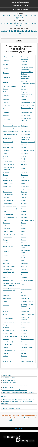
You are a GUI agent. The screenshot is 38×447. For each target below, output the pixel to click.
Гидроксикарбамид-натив (10, 217)
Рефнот (23, 168)
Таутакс (23, 225)
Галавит (5, 189)
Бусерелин (6, 144)
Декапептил (6, 228)
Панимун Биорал (26, 115)
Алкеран (5, 82)
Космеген (6, 339)
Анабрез (5, 92)
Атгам (4, 109)
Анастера (6, 95)
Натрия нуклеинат (26, 92)
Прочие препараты (8, 406)
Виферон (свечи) (8, 183)
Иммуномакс (7, 258)
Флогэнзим (24, 277)
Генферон (6, 197)
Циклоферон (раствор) (27, 314)
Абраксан (6, 60)
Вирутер (5, 175)
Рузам (23, 183)
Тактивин (23, 211)
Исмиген (5, 309)
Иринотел (6, 305)
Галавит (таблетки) (8, 194)
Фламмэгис (24, 274)
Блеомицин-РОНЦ (8, 128)
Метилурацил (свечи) (27, 57)
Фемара (23, 269)
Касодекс (5, 325)
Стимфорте (24, 208)
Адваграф (6, 73)
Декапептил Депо (8, 231)
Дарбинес (6, 225)
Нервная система (7, 387)
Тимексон (24, 242)
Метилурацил (7, 361)
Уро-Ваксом (24, 263)
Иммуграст (6, 251)
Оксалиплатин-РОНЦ (27, 105)
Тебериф (24, 228)
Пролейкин (24, 153)
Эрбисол (23, 350)
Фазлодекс (24, 266)
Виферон (5, 177)
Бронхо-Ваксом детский (10, 134)
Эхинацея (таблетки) (27, 361)
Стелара (23, 206)
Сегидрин (24, 192)
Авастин (5, 64)
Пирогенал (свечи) (26, 131)
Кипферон (6, 327)
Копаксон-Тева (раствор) (10, 336)
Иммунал (5, 255)
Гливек (5, 220)
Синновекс (24, 203)
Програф (23, 147)
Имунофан (6, 263)
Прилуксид (24, 144)
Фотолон (23, 284)
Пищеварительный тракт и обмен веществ (14, 390)
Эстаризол (24, 356)
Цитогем (23, 327)
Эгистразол (24, 330)
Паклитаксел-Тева (26, 112)
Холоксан (24, 292)
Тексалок (23, 234)
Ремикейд (24, 164)
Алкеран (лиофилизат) (9, 86)
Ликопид (5, 353)
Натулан (23, 99)
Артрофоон (6, 105)
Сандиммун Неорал (27, 189)
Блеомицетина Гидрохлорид (11, 126)
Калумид (5, 314)
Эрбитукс (24, 353)
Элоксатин (24, 336)
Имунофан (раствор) (9, 266)
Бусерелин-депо (8, 147)
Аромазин (6, 102)
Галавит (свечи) (7, 192)
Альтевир (5, 89)
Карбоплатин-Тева (8, 322)
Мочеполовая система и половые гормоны (14, 385)
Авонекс (5, 68)
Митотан (23, 86)
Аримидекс (6, 99)
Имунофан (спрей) (8, 272)
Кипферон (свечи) (8, 330)
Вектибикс (6, 150)
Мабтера (5, 356)
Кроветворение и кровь (9, 382)
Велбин (5, 153)
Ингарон (5, 277)
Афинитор (6, 112)
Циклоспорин (25, 298)
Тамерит (23, 214)
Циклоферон (25, 311)
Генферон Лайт (7, 203)
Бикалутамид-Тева (8, 123)
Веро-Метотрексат (8, 164)
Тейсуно (23, 231)
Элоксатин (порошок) (27, 339)
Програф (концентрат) (27, 150)
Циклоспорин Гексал (27, 301)
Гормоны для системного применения (13, 373)
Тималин (23, 240)
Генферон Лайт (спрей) (10, 208)
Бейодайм (6, 115)
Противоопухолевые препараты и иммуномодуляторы (18, 399)
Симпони (24, 200)
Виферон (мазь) (7, 180)
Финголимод (24, 272)
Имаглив (5, 242)
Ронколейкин (25, 180)
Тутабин (23, 260)
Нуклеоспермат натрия (28, 102)
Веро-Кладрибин (8, 161)
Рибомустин (24, 175)
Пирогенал (24, 128)
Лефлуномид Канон (9, 350)
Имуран (5, 274)
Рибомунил (24, 172)
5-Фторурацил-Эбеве (9, 57)
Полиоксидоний (25, 134)
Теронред (24, 237)
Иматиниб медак (8, 246)
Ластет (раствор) (8, 341)
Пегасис (23, 123)
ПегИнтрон (24, 126)
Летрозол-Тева (7, 344)
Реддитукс (24, 161)
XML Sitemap (19, 428)
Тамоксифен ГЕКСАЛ (27, 220)
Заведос (5, 240)
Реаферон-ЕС (25, 156)
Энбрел (23, 341)
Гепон (5, 211)
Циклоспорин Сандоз (27, 309)
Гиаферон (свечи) (8, 214)
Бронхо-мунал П (8, 142)
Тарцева (23, 223)
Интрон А (5, 292)
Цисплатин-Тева (26, 325)
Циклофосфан (25, 322)
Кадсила (5, 311)
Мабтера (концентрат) (9, 358)
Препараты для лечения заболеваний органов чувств (17, 392)
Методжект (24, 64)
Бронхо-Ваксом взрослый (10, 131)
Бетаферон (6, 119)
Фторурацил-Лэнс (26, 289)
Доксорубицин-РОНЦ (9, 234)
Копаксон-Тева (7, 333)
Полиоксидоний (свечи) (28, 142)
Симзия (23, 197)
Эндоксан (24, 344)
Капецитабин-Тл (8, 318)
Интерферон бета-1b (9, 280)
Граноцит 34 (6, 223)
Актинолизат (6, 77)
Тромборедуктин (26, 258)
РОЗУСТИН (24, 177)
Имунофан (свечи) (8, 269)
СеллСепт (24, 194)
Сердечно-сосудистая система (11, 408)
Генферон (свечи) (8, 200)
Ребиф (23, 159)
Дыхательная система (8, 377)
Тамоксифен (25, 217)
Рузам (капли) (25, 186)
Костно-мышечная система (10, 380)
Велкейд (5, 156)
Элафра (23, 333)
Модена (23, 89)
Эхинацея (24, 358)
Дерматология (6, 375)
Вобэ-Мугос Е (7, 186)
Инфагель (6, 295)
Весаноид (6, 172)
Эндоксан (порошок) (27, 347)
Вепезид (5, 159)
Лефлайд (5, 347)
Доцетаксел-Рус (7, 237)
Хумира (23, 295)
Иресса (5, 301)
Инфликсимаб (7, 298)
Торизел (23, 255)
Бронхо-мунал (7, 138)
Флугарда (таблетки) (27, 280)
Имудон (5, 260)
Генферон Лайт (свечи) (10, 206)
